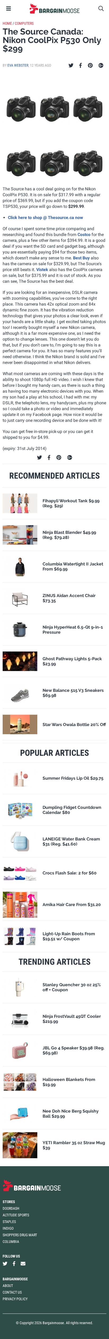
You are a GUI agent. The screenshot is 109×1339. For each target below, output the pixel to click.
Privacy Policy (15, 1299)
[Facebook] (80, 65)
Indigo (8, 1228)
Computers (24, 23)
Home (7, 23)
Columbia (11, 1241)
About (8, 1286)
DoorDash (11, 1208)
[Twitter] (71, 65)
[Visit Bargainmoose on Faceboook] (14, 1263)
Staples (9, 1222)
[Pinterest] (90, 65)
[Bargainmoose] (54, 8)
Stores (9, 1202)
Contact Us (12, 1292)
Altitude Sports (16, 1215)
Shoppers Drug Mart (20, 1235)
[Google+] (101, 65)
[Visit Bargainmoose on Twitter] (5, 1263)
